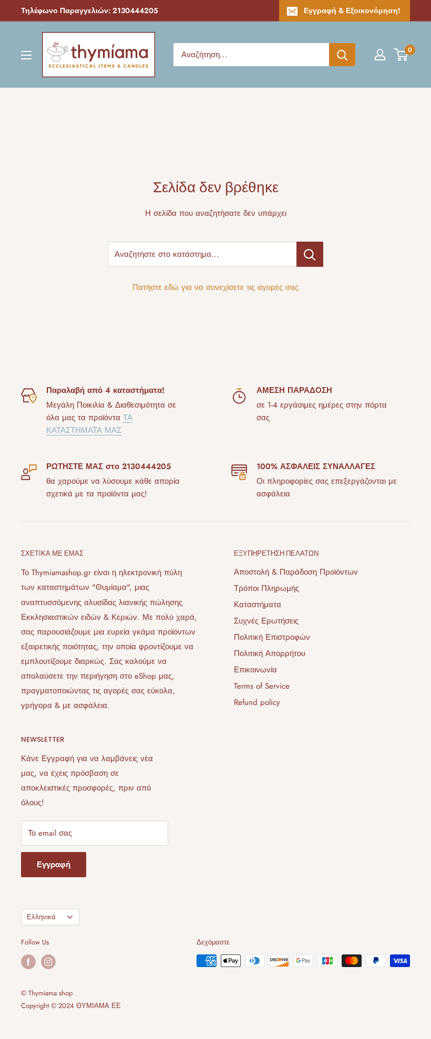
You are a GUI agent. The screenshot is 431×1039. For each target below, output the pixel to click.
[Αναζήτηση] (342, 54)
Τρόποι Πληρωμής (266, 588)
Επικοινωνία (255, 670)
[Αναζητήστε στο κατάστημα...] (309, 254)
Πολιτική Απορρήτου (269, 653)
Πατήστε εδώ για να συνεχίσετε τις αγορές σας (215, 287)
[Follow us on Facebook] (28, 961)
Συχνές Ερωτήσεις (266, 621)
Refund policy (257, 702)
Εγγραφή (53, 864)
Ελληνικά (41, 917)
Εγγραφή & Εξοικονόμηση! (352, 10)
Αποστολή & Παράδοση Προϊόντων (296, 572)
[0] (401, 54)
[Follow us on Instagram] (48, 961)
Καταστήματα (257, 604)
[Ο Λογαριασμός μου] (380, 54)
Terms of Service (262, 686)
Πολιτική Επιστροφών (272, 637)
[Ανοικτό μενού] (26, 55)
